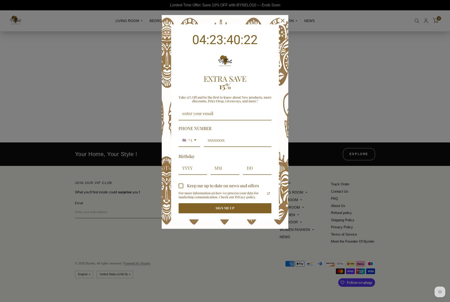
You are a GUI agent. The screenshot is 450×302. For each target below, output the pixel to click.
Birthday (187, 156)
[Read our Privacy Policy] (268, 193)
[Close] (282, 20)
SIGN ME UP (225, 208)
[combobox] (189, 140)
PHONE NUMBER (195, 128)
